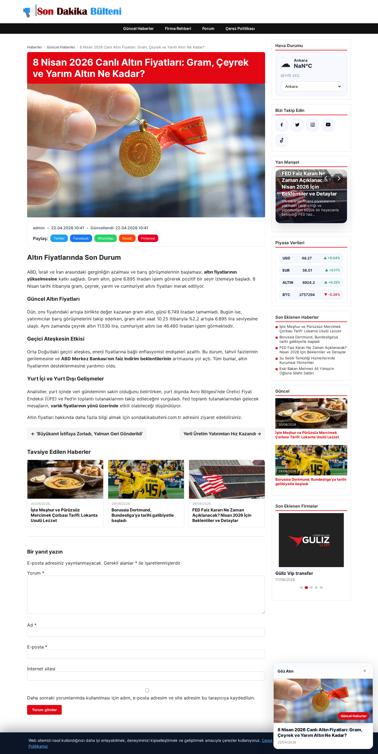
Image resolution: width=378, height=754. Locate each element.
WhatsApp (105, 238)
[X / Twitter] (297, 125)
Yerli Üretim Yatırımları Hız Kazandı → (222, 433)
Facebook (81, 238)
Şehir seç (290, 75)
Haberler (34, 47)
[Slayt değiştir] (301, 587)
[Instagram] (312, 125)
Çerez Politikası (240, 28)
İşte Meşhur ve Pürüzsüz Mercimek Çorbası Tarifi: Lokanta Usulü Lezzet (310, 328)
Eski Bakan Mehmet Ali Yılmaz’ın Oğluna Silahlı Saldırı (306, 370)
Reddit (127, 238)
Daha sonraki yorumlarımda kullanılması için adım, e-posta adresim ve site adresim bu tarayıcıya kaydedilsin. (141, 698)
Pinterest (148, 238)
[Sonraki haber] (338, 178)
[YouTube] (328, 125)
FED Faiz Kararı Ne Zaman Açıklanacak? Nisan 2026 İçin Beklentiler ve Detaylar (313, 349)
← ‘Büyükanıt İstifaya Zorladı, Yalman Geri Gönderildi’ (87, 433)
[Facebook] (281, 125)
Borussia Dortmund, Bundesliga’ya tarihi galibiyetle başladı (308, 339)
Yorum (35, 573)
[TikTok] (281, 140)
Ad (32, 625)
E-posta (37, 647)
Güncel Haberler (138, 28)
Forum (208, 28)
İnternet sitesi (41, 668)
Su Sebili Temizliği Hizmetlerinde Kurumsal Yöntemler (307, 360)
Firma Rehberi (178, 28)
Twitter (59, 238)
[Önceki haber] (326, 178)
